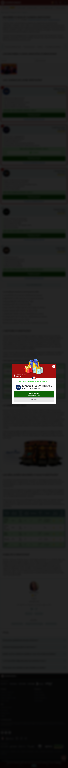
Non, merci (34, 399)
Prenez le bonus (34, 394)
